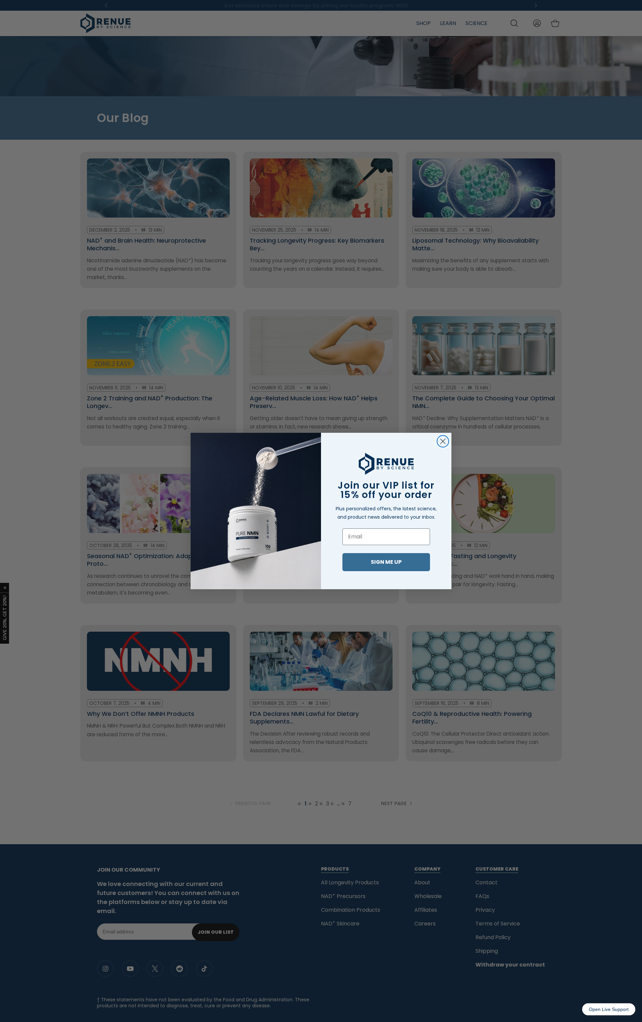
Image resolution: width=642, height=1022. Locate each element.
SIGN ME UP (386, 562)
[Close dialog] (443, 441)
